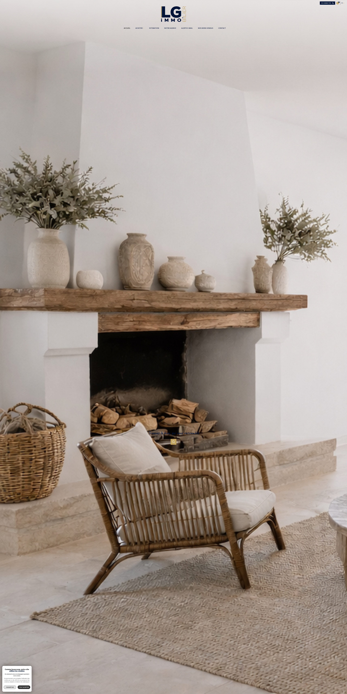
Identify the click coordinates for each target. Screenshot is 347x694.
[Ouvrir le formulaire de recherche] (173, 442)
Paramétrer (10, 687)
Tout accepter (24, 687)
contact (222, 28)
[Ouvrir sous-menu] (144, 28)
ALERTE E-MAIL (187, 28)
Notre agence (170, 28)
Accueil (127, 28)
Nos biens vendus (205, 28)
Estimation (154, 28)
